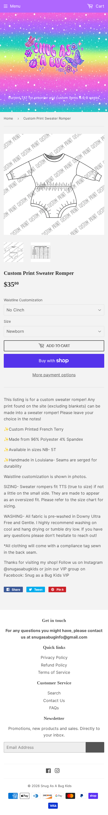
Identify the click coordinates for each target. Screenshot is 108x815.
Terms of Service (54, 672)
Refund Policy (54, 665)
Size (7, 321)
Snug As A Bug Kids (56, 786)
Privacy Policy (54, 657)
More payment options (54, 374)
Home (8, 118)
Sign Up (95, 747)
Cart (99, 6)
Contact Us (54, 700)
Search (54, 692)
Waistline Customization (23, 300)
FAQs (54, 707)
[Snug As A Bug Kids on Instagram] (57, 771)
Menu (15, 6)
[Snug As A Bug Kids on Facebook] (48, 771)
